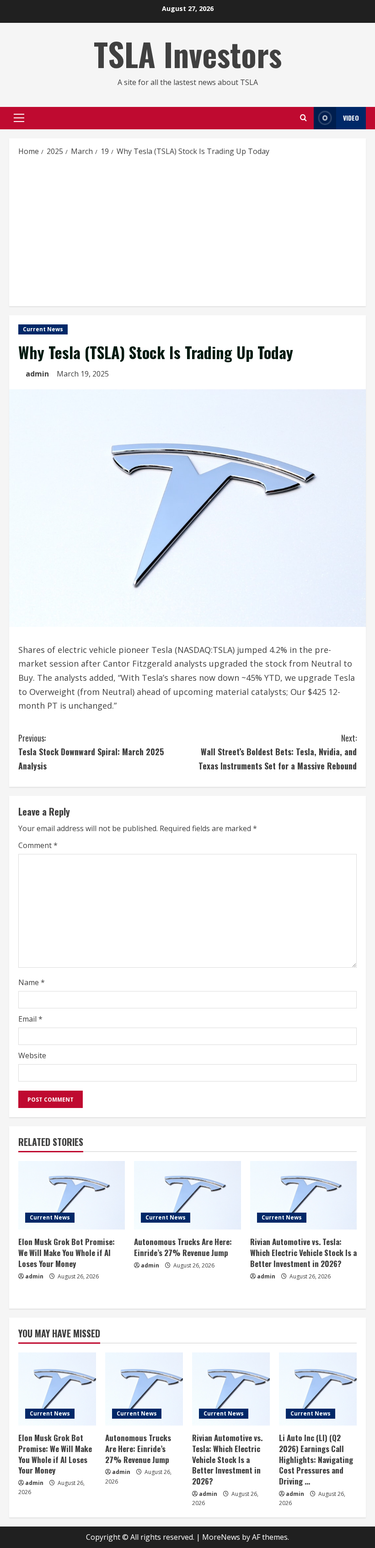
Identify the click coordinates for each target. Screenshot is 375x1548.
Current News (43, 329)
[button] (19, 117)
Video (351, 117)
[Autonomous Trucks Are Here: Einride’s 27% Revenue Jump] (187, 1195)
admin (37, 374)
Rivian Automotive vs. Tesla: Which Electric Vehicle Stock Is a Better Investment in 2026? (303, 1252)
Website (32, 1055)
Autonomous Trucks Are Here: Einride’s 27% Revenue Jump (183, 1247)
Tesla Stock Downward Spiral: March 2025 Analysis (91, 752)
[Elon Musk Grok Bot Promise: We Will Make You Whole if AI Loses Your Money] (71, 1195)
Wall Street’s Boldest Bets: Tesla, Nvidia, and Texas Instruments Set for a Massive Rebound (277, 752)
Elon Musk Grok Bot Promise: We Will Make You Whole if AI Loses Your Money (66, 1252)
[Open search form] (303, 118)
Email (30, 1019)
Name (31, 982)
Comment (38, 845)
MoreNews (221, 1537)
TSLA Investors (188, 54)
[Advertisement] (187, 231)
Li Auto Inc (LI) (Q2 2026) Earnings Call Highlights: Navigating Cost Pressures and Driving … (316, 1459)
